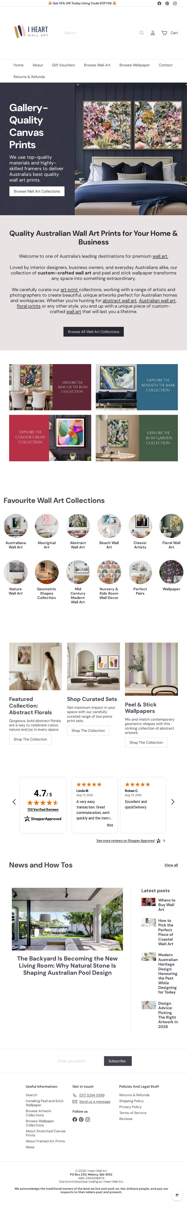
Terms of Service (132, 1113)
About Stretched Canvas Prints (46, 1133)
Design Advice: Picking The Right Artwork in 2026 (168, 1015)
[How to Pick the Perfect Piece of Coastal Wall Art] (148, 922)
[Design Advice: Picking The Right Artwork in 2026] (148, 1005)
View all (171, 865)
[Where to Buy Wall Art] (148, 902)
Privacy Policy (130, 1107)
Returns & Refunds (29, 76)
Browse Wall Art (97, 65)
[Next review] (173, 802)
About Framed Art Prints (45, 1141)
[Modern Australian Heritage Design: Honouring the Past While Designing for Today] (148, 957)
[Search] (141, 33)
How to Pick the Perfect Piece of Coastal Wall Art (165, 932)
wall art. (160, 256)
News (30, 1147)
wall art (73, 311)
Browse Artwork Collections (38, 1113)
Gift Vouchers (63, 65)
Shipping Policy (131, 1101)
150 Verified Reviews (43, 809)
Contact (165, 65)
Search (31, 1095)
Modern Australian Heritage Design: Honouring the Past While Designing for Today (168, 974)
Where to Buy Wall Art (166, 905)
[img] (43, 802)
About (38, 65)
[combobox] (104, 33)
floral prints (29, 306)
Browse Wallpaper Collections (40, 1123)
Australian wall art (157, 300)
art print (70, 290)
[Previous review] (14, 802)
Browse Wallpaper (134, 65)
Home (18, 65)
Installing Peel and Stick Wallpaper (45, 1103)
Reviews (125, 1118)
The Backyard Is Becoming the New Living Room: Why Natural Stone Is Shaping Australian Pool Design (67, 966)
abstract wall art (120, 300)
